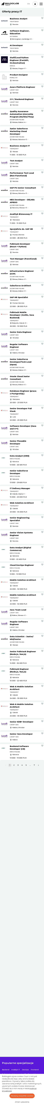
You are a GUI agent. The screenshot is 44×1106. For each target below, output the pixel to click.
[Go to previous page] (5, 765)
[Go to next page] (38, 765)
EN (28, 4)
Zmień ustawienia (22, 1102)
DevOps (25, 1070)
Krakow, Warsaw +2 (18, 615)
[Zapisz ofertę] (42, 18)
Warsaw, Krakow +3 (18, 279)
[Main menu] (41, 4)
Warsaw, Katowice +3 (19, 139)
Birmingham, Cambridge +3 (21, 39)
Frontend (35, 1070)
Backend (5, 1070)
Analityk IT (15, 1070)
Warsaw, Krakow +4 (18, 122)
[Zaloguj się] (35, 3)
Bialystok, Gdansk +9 (19, 323)
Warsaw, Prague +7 (18, 68)
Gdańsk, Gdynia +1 (18, 494)
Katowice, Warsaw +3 (19, 208)
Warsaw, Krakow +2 (18, 384)
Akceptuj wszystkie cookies (22, 1096)
